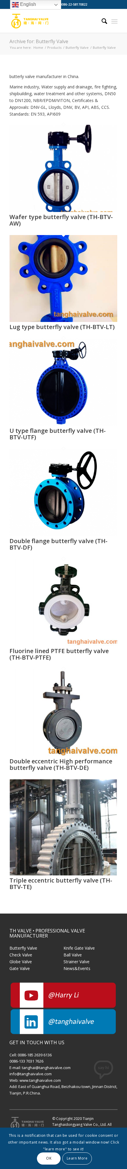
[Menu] (114, 21)
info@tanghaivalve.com (30, 1073)
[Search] (101, 21)
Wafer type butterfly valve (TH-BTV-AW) (61, 220)
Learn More (77, 1158)
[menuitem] (101, 21)
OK (48, 1158)
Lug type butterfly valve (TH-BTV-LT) (62, 327)
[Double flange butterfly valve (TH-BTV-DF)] (63, 534)
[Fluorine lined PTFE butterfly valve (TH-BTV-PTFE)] (63, 644)
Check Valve (20, 955)
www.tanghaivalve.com (40, 1080)
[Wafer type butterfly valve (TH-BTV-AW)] (63, 210)
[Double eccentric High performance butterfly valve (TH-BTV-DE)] (63, 754)
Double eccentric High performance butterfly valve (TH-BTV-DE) (60, 764)
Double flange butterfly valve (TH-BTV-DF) (58, 544)
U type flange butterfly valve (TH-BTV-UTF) (57, 434)
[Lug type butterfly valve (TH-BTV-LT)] (63, 320)
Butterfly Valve (23, 948)
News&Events (77, 968)
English (27, 4)
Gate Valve (19, 968)
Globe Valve (20, 961)
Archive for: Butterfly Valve (38, 41)
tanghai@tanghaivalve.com (46, 1067)
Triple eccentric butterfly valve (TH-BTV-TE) (60, 883)
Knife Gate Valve (79, 948)
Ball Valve (73, 955)
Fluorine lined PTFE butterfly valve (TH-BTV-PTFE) (59, 654)
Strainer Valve (76, 961)
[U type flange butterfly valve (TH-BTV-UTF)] (63, 424)
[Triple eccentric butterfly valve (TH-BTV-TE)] (63, 874)
